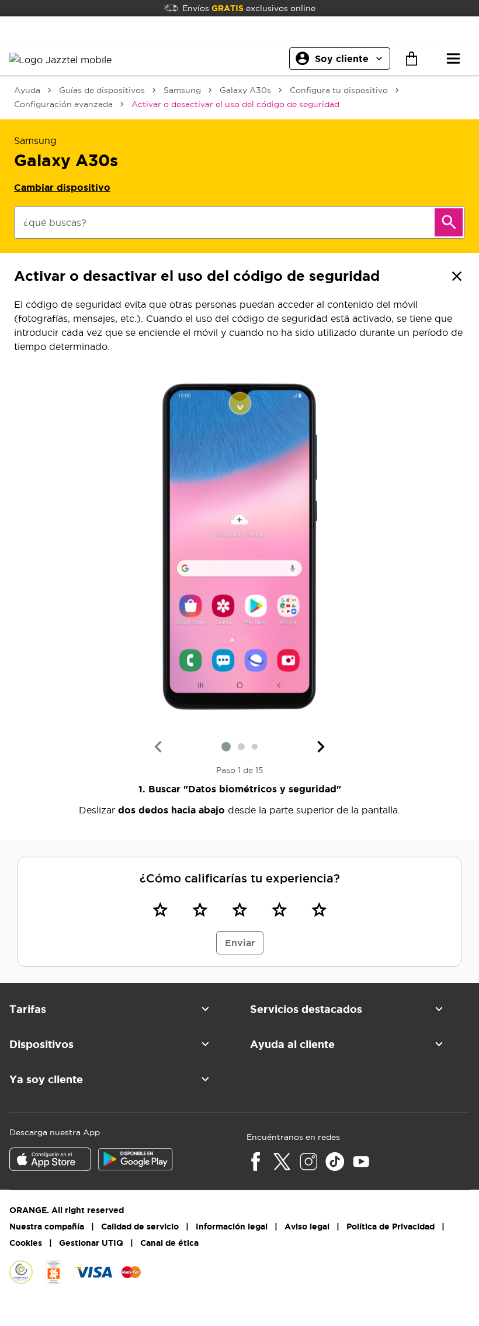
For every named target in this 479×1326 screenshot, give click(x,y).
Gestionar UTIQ (91, 1243)
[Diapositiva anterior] (157, 746)
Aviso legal (306, 1226)
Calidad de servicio (140, 1226)
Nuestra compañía (46, 1226)
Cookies (25, 1243)
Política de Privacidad (390, 1226)
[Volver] (457, 276)
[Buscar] (449, 222)
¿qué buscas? (54, 222)
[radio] (160, 909)
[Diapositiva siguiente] (321, 746)
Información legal (232, 1226)
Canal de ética (169, 1243)
